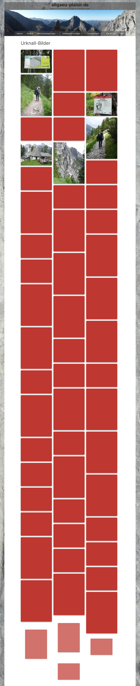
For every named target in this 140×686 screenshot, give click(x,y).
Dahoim (20, 34)
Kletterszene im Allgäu (71, 34)
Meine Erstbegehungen (46, 34)
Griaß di (30, 34)
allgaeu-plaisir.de (70, 4)
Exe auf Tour (111, 34)
